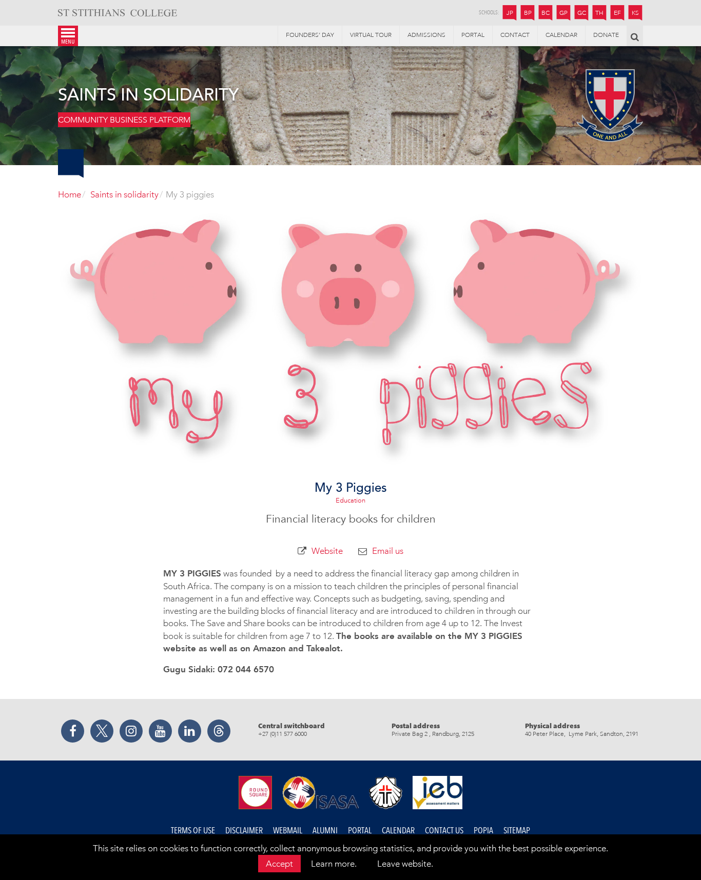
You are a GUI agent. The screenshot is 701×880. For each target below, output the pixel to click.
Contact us (444, 830)
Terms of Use (193, 830)
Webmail (287, 830)
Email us (387, 551)
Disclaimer (244, 830)
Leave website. (405, 863)
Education (350, 500)
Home (69, 194)
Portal (360, 830)
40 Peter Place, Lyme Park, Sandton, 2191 (581, 733)
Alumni (325, 830)
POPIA (483, 830)
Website (327, 551)
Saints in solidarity (124, 194)
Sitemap (516, 830)
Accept (279, 863)
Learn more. (334, 863)
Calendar (398, 830)
